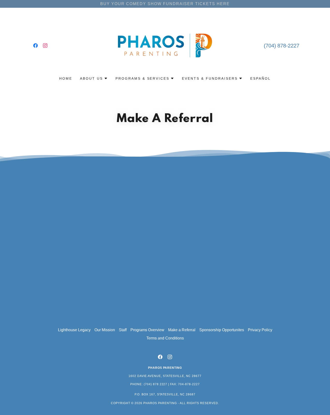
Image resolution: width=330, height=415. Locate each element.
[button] (94, 78)
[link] (35, 45)
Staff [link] (123, 330)
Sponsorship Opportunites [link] (221, 330)
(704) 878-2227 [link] (281, 46)
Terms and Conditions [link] (165, 338)
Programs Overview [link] (147, 330)
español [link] (260, 78)
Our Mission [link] (104, 330)
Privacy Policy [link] (260, 330)
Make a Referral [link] (181, 330)
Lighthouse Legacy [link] (74, 330)
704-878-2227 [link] (189, 384)
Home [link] (65, 78)
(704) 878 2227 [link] (155, 384)
